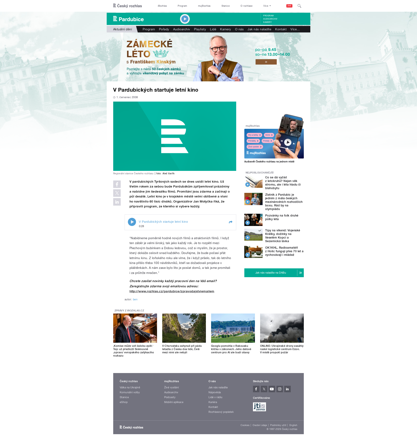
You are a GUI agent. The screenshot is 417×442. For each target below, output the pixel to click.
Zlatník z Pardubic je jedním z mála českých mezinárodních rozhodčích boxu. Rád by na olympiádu (284, 202)
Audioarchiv (270, 19)
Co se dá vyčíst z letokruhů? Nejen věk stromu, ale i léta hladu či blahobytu (283, 183)
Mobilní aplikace (174, 402)
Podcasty (170, 397)
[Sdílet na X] (117, 193)
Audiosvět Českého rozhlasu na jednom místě (269, 161)
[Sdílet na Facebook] (117, 184)
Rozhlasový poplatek (221, 411)
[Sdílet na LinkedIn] (117, 202)
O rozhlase (246, 6)
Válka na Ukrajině (130, 387)
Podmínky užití (278, 425)
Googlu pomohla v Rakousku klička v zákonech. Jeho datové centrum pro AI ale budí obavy (231, 349)
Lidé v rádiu (215, 397)
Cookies (245, 425)
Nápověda (214, 392)
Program (182, 6)
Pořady (164, 29)
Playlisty (200, 29)
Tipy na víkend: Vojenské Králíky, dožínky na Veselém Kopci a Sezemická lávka (282, 236)
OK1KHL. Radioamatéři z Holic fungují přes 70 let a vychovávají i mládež (284, 251)
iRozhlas (162, 6)
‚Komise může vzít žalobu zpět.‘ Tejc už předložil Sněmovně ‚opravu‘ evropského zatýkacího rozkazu (133, 350)
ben (135, 299)
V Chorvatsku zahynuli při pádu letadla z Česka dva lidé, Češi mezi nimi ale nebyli (182, 349)
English (293, 425)
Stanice (226, 6)
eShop (124, 402)
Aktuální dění (122, 29)
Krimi (268, 135)
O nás (239, 29)
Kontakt (281, 29)
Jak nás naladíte (259, 29)
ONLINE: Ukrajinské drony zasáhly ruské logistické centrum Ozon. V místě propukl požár (282, 349)
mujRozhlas (204, 6)
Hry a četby (253, 135)
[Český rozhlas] (127, 6)
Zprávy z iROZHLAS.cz (129, 310)
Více (295, 29)
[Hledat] (299, 6)
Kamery (267, 22)
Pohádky (252, 141)
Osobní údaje (260, 425)
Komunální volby (130, 392)
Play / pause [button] (132, 222)
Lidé (213, 29)
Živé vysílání (253, 147)
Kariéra (212, 402)
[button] (230, 222)
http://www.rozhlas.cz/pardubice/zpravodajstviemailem (171, 291)
